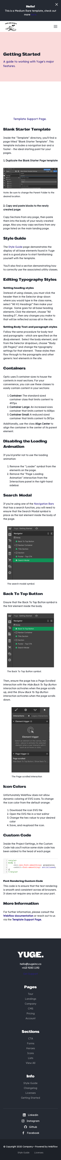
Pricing (30, 1013)
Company (30, 1003)
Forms (30, 1043)
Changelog (30, 1088)
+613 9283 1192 (30, 967)
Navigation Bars (44, 503)
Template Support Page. (29, 119)
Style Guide (15, 246)
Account (30, 1018)
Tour (30, 993)
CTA (30, 1038)
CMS (30, 1008)
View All (30, 1062)
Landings (30, 998)
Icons (30, 1053)
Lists (30, 1058)
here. (34, 14)
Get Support (30, 973)
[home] (10, 27)
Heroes (30, 1048)
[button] (54, 26)
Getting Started (30, 1097)
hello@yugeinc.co (30, 964)
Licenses (30, 1092)
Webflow (53, 1146)
